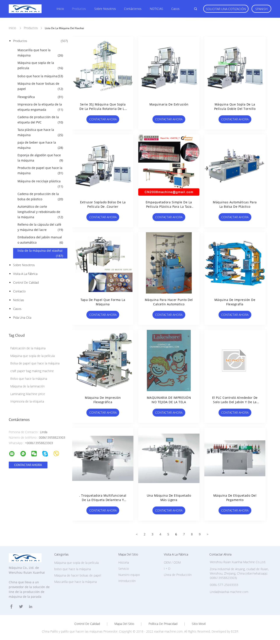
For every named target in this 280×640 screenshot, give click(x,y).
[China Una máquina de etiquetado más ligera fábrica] (169, 458)
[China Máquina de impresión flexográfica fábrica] (102, 360)
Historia (123, 562)
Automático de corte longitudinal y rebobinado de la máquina (40, 211)
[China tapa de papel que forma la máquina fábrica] (102, 262)
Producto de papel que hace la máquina (40, 170)
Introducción (127, 581)
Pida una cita (22, 317)
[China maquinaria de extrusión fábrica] (169, 67)
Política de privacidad (163, 623)
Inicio (60, 9)
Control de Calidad (26, 282)
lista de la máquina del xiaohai (40, 253)
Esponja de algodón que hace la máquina (40, 157)
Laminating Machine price (27, 394)
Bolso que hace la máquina (28, 378)
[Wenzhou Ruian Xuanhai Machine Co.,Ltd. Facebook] (11, 606)
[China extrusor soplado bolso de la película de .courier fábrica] (102, 165)
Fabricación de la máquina (28, 348)
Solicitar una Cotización (226, 9)
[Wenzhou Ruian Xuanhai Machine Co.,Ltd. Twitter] (21, 606)
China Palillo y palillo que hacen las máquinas (72, 631)
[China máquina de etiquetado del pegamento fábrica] (235, 458)
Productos (79, 9)
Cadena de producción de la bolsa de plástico (40, 196)
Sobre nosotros (105, 9)
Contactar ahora (103, 119)
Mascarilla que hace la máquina (40, 52)
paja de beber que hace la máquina (40, 145)
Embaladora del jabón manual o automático (40, 239)
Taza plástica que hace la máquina (40, 132)
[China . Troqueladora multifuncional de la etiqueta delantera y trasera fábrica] (102, 458)
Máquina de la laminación (27, 386)
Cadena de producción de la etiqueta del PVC (40, 119)
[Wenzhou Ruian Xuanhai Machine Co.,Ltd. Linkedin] (30, 606)
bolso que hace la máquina (40, 76)
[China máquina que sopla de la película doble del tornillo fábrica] (235, 67)
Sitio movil (199, 623)
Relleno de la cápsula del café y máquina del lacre (40, 227)
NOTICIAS (156, 9)
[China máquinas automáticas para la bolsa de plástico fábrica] (235, 165)
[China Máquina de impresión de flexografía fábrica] (235, 262)
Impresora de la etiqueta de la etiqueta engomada (40, 107)
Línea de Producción (178, 575)
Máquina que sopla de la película (40, 65)
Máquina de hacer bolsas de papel (40, 86)
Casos (175, 9)
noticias (18, 300)
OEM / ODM (172, 562)
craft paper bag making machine (32, 371)
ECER (234, 631)
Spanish (261, 9)
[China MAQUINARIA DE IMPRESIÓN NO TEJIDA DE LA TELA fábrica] (169, 360)
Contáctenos (133, 9)
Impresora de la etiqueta (27, 401)
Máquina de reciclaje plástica (40, 183)
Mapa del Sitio (124, 623)
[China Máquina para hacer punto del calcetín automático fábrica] (169, 262)
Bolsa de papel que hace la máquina (35, 363)
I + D (167, 568)
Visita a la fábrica (25, 274)
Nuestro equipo (129, 575)
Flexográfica (40, 97)
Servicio (123, 568)
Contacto (19, 291)
